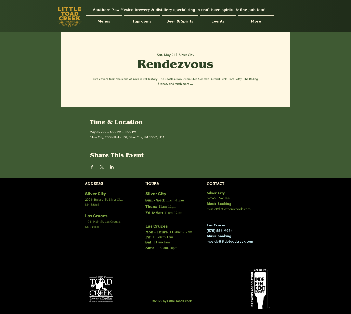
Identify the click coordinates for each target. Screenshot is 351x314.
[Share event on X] (102, 167)
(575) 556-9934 (220, 231)
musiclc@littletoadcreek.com (230, 241)
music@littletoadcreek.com (229, 209)
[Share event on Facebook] (92, 167)
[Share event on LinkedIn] (112, 167)
